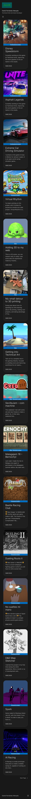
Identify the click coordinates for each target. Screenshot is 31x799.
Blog (15, 243)
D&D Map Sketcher (10, 659)
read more (8, 66)
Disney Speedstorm (12, 50)
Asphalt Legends (14, 99)
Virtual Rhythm (13, 199)
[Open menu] (3, 17)
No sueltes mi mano (12, 608)
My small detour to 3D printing (14, 300)
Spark (8, 709)
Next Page (24, 778)
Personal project (15, 195)
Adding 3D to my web (14, 249)
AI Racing (10, 757)
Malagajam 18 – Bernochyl (13, 455)
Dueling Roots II (13, 558)
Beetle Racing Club (12, 506)
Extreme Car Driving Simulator (14, 149)
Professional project (15, 44)
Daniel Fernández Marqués (10, 11)
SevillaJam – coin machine (14, 404)
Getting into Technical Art (12, 353)
